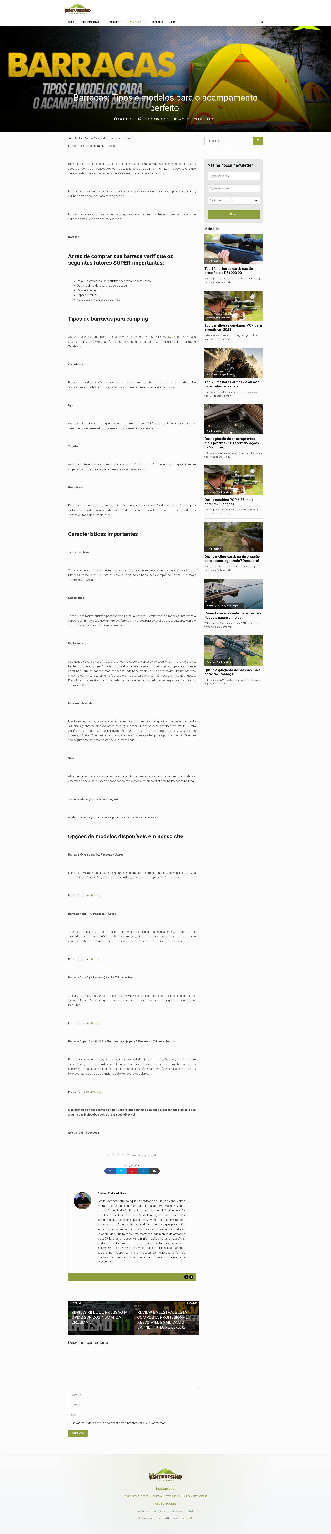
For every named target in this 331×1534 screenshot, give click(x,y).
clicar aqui (173, 337)
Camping (196, 119)
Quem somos (131, 1496)
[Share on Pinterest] (132, 1171)
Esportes (157, 22)
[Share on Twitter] (121, 1171)
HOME (71, 22)
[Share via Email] (154, 1171)
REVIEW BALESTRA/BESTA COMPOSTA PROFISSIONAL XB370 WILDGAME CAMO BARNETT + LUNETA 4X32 (162, 1320)
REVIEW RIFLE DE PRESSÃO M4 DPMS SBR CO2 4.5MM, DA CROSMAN (101, 1317)
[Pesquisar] (258, 141)
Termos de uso (172, 1496)
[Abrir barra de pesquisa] (261, 22)
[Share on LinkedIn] (143, 1171)
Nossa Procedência (152, 1496)
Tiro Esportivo (90, 22)
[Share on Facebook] (110, 1171)
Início (70, 138)
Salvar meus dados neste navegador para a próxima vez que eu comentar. (118, 1423)
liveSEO (188, 1518)
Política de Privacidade (195, 1496)
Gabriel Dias (125, 119)
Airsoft (114, 22)
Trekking (208, 119)
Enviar (233, 214)
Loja (172, 22)
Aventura (135, 22)
